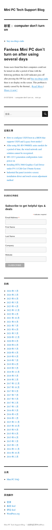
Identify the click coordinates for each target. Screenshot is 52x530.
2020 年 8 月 (12, 340)
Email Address (12, 217)
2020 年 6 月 (12, 344)
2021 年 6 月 (12, 329)
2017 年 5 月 (12, 398)
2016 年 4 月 (12, 414)
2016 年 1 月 (12, 418)
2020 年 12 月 (13, 337)
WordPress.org (13, 513)
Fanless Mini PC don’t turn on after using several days (24, 54)
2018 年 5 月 (12, 375)
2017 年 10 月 (13, 387)
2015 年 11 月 (13, 421)
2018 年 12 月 (13, 371)
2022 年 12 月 (13, 310)
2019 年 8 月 (12, 356)
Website (8, 255)
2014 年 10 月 (13, 452)
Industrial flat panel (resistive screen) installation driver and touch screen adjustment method (27, 176)
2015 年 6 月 (12, 437)
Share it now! (10, 90)
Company (9, 245)
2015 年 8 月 (12, 433)
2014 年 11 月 (13, 448)
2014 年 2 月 (12, 456)
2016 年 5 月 (12, 410)
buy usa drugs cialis (15, 41)
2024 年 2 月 (12, 294)
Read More (37, 86)
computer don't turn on (24, 97)
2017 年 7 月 (12, 394)
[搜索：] (23, 113)
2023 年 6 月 (12, 298)
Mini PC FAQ (13, 479)
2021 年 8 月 (12, 321)
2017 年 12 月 (13, 383)
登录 (9, 502)
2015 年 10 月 (13, 425)
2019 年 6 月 (12, 364)
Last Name (10, 236)
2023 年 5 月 (12, 302)
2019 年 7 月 (12, 360)
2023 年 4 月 (12, 306)
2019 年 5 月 (12, 367)
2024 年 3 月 (12, 290)
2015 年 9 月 (12, 429)
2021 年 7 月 (12, 325)
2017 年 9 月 (12, 391)
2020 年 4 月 (12, 352)
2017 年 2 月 (12, 402)
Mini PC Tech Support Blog (24, 9)
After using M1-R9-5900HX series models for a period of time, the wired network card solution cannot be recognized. (27, 149)
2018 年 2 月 (12, 379)
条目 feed (11, 505)
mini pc (38, 97)
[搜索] (45, 114)
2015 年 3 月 (12, 441)
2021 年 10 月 (13, 317)
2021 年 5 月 (12, 333)
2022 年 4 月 (12, 313)
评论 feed (11, 509)
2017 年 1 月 (12, 406)
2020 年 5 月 (12, 348)
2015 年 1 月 (12, 445)
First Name (10, 227)
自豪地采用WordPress (35, 524)
